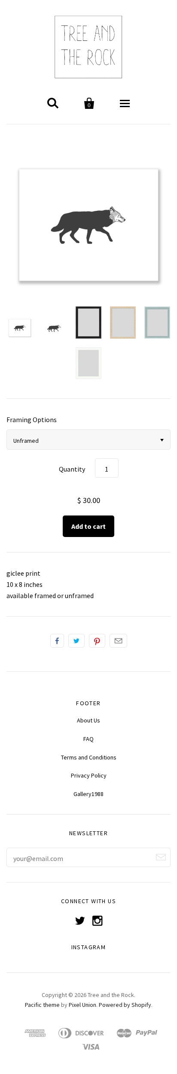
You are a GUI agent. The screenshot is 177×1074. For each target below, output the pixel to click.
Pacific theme (42, 1005)
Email (118, 641)
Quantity (72, 469)
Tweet (76, 641)
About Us (88, 720)
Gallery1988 (88, 794)
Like (57, 641)
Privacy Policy (89, 775)
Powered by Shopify (125, 1005)
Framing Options (31, 419)
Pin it (97, 641)
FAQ (88, 739)
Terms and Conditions (88, 757)
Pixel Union (82, 1005)
